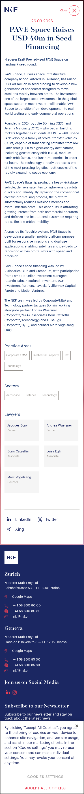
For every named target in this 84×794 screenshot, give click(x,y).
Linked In (8, 692)
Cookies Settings (45, 777)
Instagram (15, 693)
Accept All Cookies (45, 788)
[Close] (77, 726)
